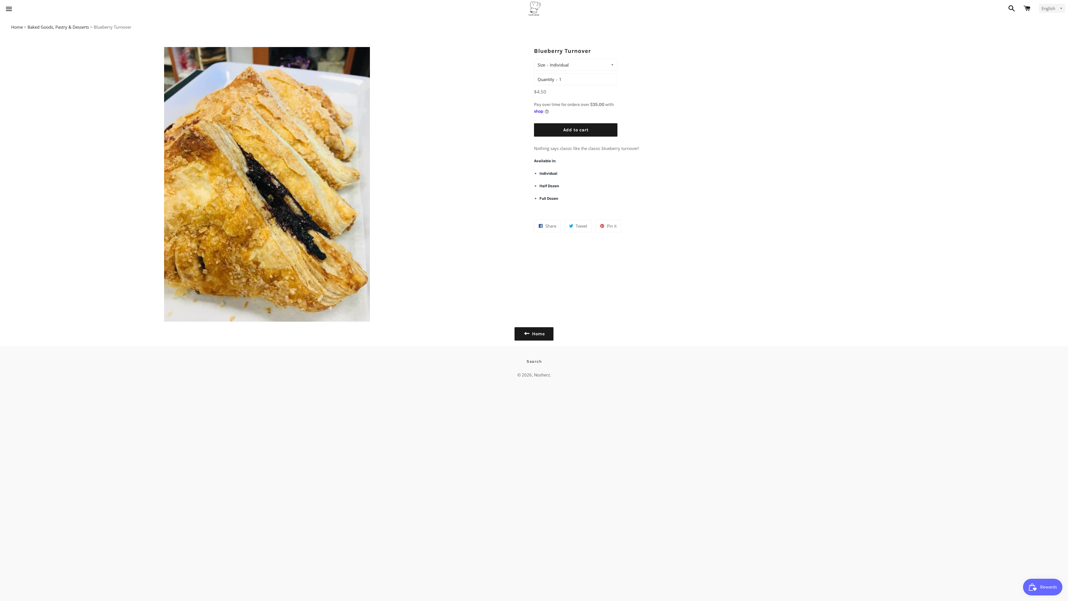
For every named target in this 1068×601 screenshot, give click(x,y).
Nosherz (542, 375)
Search (534, 361)
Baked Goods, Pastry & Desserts (58, 27)
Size (541, 65)
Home (17, 27)
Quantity (546, 79)
